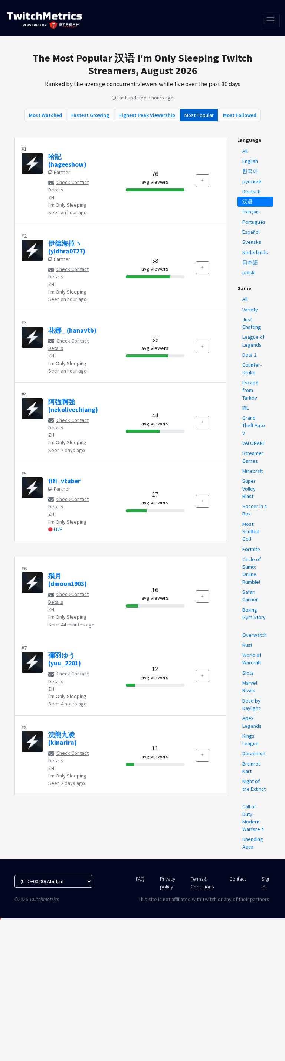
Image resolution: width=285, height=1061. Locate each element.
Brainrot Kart (251, 767)
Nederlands (255, 252)
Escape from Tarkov (250, 390)
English (250, 161)
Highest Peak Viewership (146, 115)
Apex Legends (252, 722)
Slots (248, 672)
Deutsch (251, 191)
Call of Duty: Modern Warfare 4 (253, 817)
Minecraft (252, 471)
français (251, 211)
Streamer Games (252, 457)
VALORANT (253, 443)
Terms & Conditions (202, 882)
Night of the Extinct (254, 785)
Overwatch (254, 635)
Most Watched (45, 115)
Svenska (251, 242)
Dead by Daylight (251, 704)
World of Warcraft (251, 659)
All (245, 151)
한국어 (250, 171)
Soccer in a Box (254, 510)
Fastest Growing (90, 115)
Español (251, 232)
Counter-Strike (252, 368)
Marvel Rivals (249, 687)
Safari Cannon (250, 596)
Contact (237, 878)
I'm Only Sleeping (67, 205)
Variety (250, 309)
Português (254, 222)
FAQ (140, 878)
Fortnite (251, 549)
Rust (247, 645)
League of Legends (253, 341)
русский (252, 181)
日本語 (250, 262)
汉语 (247, 201)
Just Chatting (251, 323)
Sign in (266, 882)
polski (249, 272)
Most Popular (199, 115)
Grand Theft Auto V (253, 425)
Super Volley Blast (249, 489)
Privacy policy (167, 882)
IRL (245, 408)
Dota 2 (249, 354)
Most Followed (239, 115)
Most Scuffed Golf (250, 532)
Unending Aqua (252, 843)
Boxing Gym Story (254, 613)
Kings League (250, 740)
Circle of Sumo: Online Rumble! (251, 570)
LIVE (57, 529)
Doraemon (253, 753)
